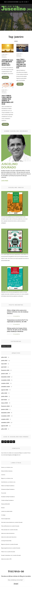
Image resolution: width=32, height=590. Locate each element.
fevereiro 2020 (5, 406)
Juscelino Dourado (18, 522)
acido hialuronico (12, 537)
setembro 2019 (5, 422)
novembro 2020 (5, 380)
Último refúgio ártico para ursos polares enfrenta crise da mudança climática (17, 311)
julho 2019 (4, 429)
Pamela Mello (8, 540)
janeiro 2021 (4, 373)
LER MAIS (5, 77)
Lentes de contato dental (6, 511)
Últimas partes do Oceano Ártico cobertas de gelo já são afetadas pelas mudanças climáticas (17, 329)
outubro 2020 (5, 383)
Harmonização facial (5, 518)
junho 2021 (4, 360)
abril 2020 (4, 399)
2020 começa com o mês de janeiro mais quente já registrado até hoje (7, 100)
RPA (10, 559)
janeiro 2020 (4, 409)
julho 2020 (4, 393)
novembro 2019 (5, 416)
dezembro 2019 (5, 412)
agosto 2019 (4, 425)
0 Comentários (16, 316)
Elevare (3, 507)
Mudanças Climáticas (6, 346)
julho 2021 (4, 357)
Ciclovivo (3, 474)
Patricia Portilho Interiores (6, 471)
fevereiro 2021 (5, 370)
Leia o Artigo (7, 87)
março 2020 (4, 403)
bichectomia (11, 533)
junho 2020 (4, 396)
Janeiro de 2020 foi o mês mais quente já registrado (7, 62)
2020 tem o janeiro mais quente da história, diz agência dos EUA (21, 64)
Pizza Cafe (3, 493)
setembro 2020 (5, 386)
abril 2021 (3, 367)
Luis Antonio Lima (9, 467)
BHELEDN (7, 504)
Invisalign (3, 515)
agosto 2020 (4, 389)
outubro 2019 (5, 419)
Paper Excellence (10, 485)
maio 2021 (4, 363)
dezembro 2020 (5, 376)
